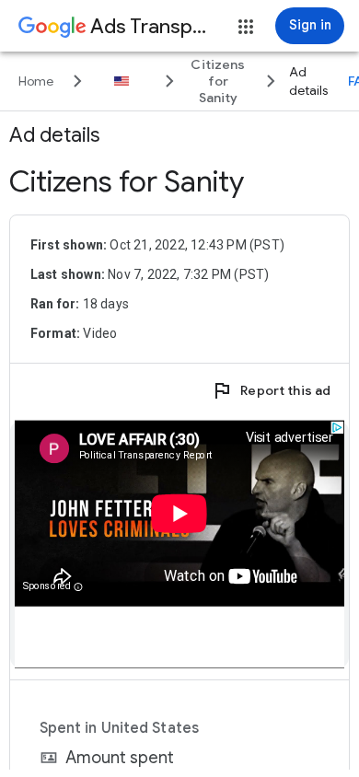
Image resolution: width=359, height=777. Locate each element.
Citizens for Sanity (126, 181)
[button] (245, 26)
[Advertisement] (179, 544)
